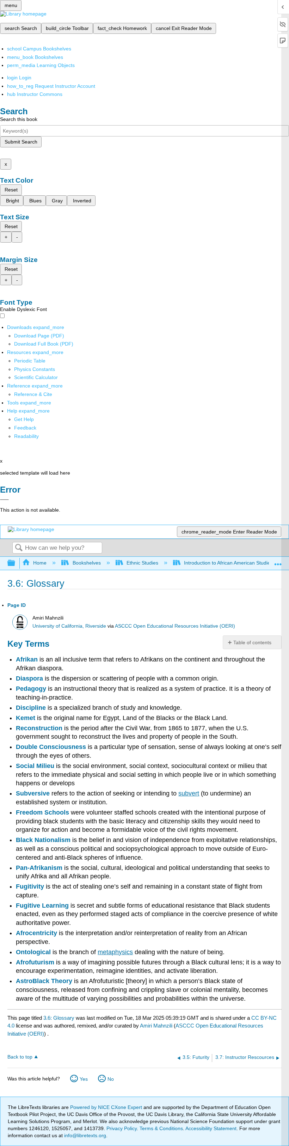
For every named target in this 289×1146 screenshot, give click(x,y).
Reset (11, 190)
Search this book (18, 119)
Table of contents (252, 642)
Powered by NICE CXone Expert (106, 1107)
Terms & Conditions (161, 1128)
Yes (84, 1079)
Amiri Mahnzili (156, 1026)
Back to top (19, 1057)
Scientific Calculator (36, 377)
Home (40, 563)
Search (18, 548)
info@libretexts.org (84, 1135)
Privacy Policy (121, 1128)
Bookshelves (86, 563)
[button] (25, 428)
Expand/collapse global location (278, 561)
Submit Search (21, 142)
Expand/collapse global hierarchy (16, 563)
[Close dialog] (4, 499)
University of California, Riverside (69, 626)
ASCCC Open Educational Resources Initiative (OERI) (175, 626)
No (110, 1079)
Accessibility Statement (210, 1128)
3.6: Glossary (58, 1018)
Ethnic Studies (142, 563)
